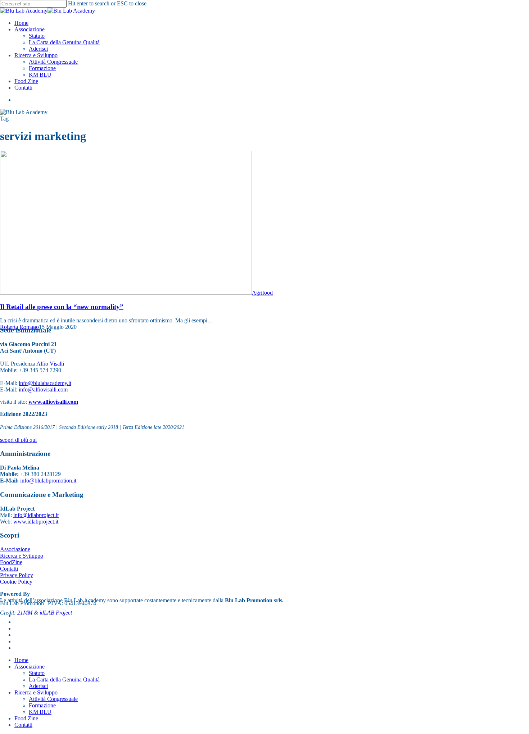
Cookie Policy (16, 582)
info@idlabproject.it (36, 515)
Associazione (15, 549)
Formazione (42, 705)
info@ (25, 389)
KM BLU (40, 712)
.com (62, 389)
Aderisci (38, 686)
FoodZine (11, 562)
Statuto (37, 673)
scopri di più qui (18, 440)
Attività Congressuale (53, 699)
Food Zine (26, 718)
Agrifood (262, 293)
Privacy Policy (16, 575)
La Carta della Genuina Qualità (64, 679)
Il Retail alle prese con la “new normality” (61, 307)
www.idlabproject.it (35, 521)
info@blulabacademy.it (45, 383)
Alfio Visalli (50, 364)
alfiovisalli (44, 389)
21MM (24, 613)
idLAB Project (56, 613)
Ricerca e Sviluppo (21, 556)
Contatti (9, 569)
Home (21, 660)
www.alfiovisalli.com (53, 402)
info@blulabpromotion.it (48, 480)
